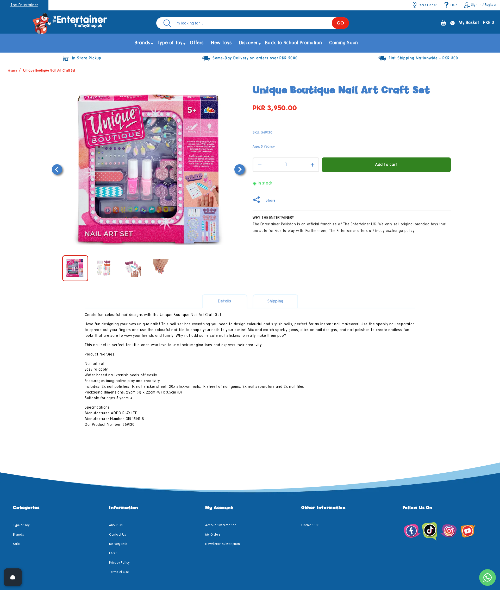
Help (454, 5)
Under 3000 (310, 525)
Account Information (220, 525)
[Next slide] (239, 169)
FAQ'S (113, 553)
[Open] (13, 577)
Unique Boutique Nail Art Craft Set (49, 70)
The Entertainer (24, 5)
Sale (16, 544)
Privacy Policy (119, 562)
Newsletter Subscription (222, 544)
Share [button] (271, 200)
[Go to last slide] (57, 169)
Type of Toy (21, 525)
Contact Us (117, 534)
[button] (142, 43)
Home (12, 70)
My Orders (212, 534)
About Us (116, 525)
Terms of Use (119, 572)
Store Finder (428, 5)
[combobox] (252, 23)
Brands (18, 534)
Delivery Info (118, 544)
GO (340, 23)
